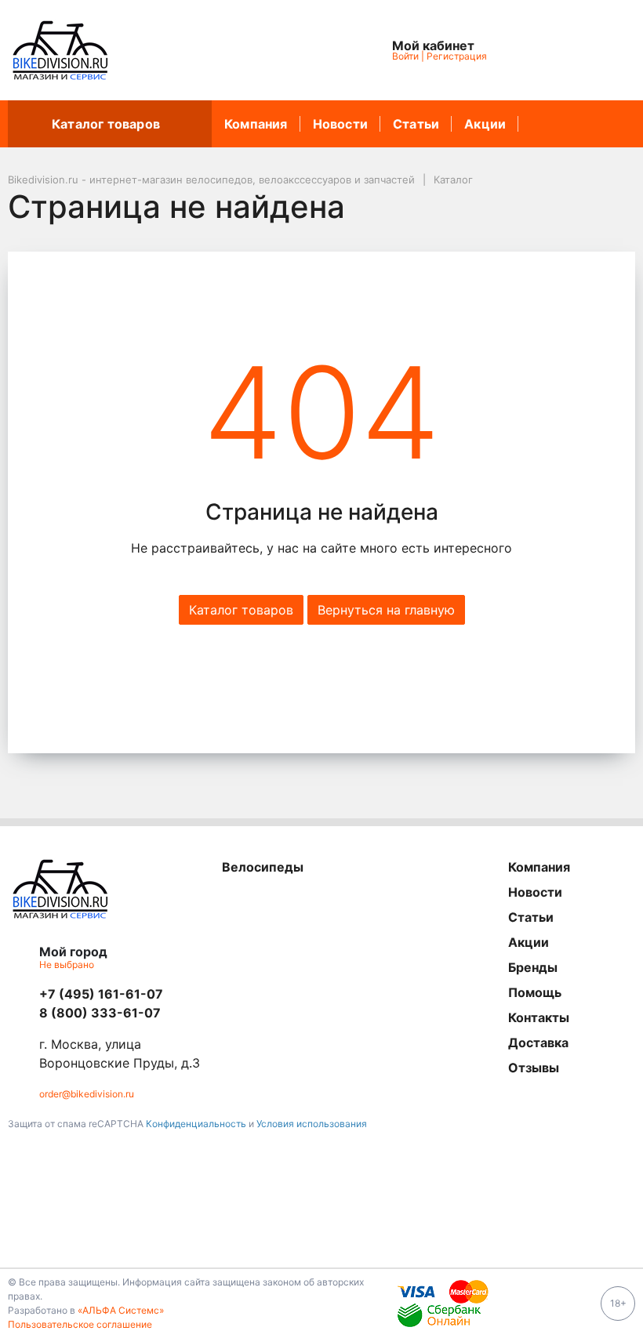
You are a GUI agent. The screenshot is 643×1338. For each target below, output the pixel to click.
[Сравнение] (573, 50)
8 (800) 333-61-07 (100, 1013)
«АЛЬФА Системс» (121, 1310)
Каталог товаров (106, 124)
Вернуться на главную (386, 610)
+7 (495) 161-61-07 (101, 994)
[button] (283, 50)
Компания (256, 124)
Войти (405, 56)
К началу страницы (315, 1245)
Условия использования (311, 1124)
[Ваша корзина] (609, 50)
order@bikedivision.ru (86, 1094)
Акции (485, 124)
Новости (340, 124)
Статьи (416, 124)
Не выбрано (67, 964)
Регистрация (457, 56)
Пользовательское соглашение (80, 1324)
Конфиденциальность (196, 1124)
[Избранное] (537, 50)
